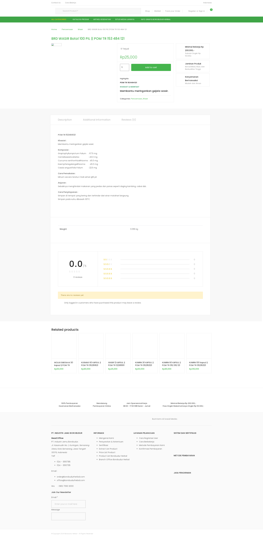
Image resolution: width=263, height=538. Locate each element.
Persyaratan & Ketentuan (111, 441)
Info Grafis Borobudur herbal (156, 19)
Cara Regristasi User (148, 438)
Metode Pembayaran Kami (152, 445)
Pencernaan (67, 29)
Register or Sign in (196, 11)
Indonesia (207, 3)
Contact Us (56, 3)
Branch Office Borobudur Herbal (114, 459)
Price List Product (107, 452)
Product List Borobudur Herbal (113, 456)
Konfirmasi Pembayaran (150, 448)
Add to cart (151, 67)
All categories (58, 19)
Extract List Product (108, 448)
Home (54, 29)
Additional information (96, 119)
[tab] (65, 120)
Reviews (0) (129, 119)
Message (55, 509)
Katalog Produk (81, 19)
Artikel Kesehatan (102, 19)
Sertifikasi (103, 445)
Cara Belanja (70, 3)
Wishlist (157, 11)
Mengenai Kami (106, 438)
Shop (147, 11)
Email (54, 497)
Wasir (80, 29)
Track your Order (172, 11)
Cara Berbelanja (146, 441)
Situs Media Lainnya (124, 19)
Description (65, 119)
